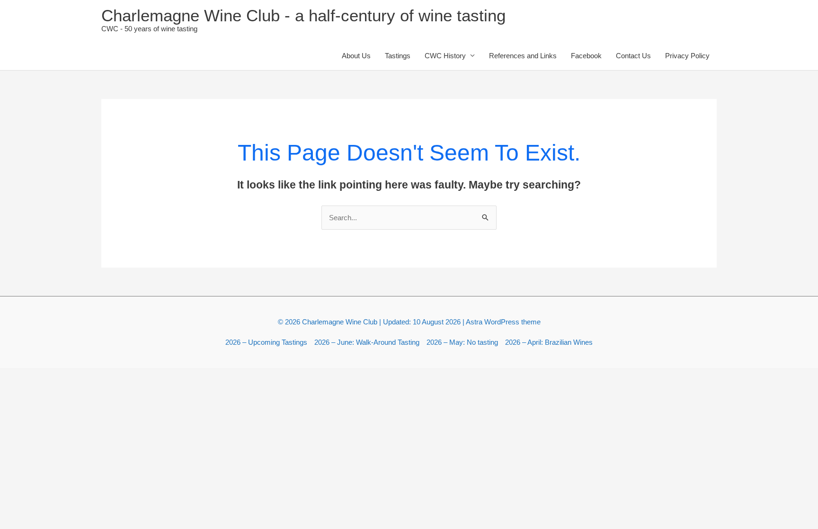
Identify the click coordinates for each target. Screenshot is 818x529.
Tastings (397, 56)
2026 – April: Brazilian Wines (549, 342)
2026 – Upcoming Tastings (266, 342)
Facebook (586, 56)
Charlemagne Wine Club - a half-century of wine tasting (303, 15)
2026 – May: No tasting (462, 342)
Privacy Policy (687, 56)
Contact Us (633, 56)
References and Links (523, 56)
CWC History (445, 56)
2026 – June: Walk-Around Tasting (366, 342)
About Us (356, 56)
